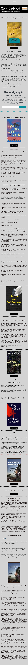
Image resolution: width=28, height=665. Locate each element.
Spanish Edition (14, 494)
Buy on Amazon (14, 47)
